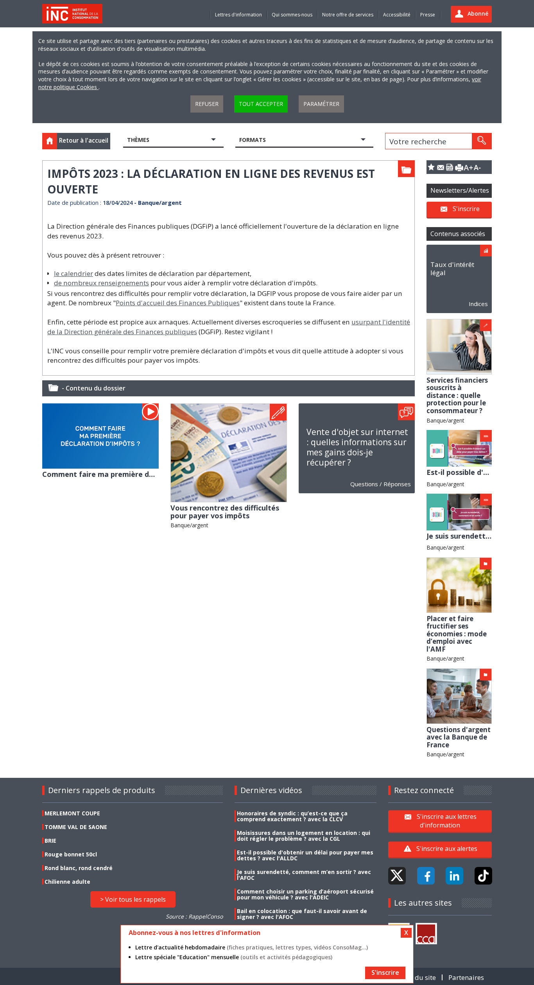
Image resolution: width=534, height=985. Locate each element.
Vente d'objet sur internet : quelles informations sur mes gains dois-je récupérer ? (357, 447)
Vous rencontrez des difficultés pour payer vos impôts (224, 511)
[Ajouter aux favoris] (431, 167)
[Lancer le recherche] (481, 141)
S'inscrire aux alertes (446, 848)
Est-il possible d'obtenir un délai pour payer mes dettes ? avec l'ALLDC (305, 855)
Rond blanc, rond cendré (79, 868)
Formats (252, 139)
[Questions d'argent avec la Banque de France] (459, 695)
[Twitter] (397, 876)
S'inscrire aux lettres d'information (447, 820)
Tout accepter (261, 103)
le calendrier (73, 273)
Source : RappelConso (194, 916)
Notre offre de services (347, 14)
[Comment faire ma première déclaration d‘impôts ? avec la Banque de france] (100, 435)
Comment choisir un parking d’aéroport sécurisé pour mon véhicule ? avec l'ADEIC (305, 894)
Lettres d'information (238, 14)
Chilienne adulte (67, 881)
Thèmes (138, 139)
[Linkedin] (454, 876)
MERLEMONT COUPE (72, 813)
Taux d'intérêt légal (452, 268)
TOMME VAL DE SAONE (76, 827)
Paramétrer (321, 103)
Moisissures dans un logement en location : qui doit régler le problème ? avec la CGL (303, 835)
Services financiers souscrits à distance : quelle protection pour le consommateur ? (457, 395)
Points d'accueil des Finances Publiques (178, 302)
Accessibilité (396, 14)
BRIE (50, 840)
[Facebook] (426, 876)
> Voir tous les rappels (133, 899)
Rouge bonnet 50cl (71, 854)
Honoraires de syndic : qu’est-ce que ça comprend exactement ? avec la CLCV (292, 816)
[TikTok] (483, 876)
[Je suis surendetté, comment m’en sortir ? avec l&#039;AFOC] (459, 511)
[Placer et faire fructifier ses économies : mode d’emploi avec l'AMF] (459, 584)
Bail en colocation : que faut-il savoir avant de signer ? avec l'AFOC (302, 914)
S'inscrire (466, 208)
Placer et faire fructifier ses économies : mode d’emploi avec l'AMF (456, 634)
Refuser (207, 103)
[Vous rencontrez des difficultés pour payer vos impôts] (228, 452)
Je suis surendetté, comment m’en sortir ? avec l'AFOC (304, 874)
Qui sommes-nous (292, 14)
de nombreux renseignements (101, 282)
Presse (427, 14)
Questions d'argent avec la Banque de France (458, 737)
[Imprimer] (459, 167)
